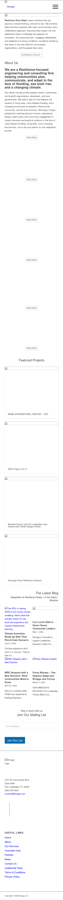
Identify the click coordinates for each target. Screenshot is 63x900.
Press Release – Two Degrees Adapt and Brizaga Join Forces (44, 676)
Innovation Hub (13, 850)
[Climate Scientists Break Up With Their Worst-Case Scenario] (17, 619)
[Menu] (53, 6)
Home (8, 837)
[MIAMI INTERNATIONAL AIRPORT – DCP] (31, 388)
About (8, 841)
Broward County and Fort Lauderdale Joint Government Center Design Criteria (27, 525)
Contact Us (11, 863)
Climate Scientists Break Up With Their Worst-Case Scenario (16, 636)
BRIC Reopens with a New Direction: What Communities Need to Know (17, 677)
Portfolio (9, 854)
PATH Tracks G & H (17, 469)
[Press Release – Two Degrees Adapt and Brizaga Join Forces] (45, 663)
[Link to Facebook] (7, 804)
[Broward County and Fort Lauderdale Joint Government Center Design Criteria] (31, 498)
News (8, 859)
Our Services (12, 846)
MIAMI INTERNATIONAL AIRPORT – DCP (28, 414)
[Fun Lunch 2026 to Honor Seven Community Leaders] (45, 613)
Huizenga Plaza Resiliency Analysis (25, 580)
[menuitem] (53, 6)
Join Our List (15, 740)
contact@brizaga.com (15, 793)
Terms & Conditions (15, 872)
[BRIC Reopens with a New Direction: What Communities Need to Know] (17, 663)
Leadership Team (14, 868)
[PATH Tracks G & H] (31, 443)
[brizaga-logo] (26, 6)
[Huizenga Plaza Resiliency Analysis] (31, 555)
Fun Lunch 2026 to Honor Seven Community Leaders (44, 625)
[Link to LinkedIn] (7, 814)
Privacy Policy (12, 876)
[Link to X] (7, 809)
